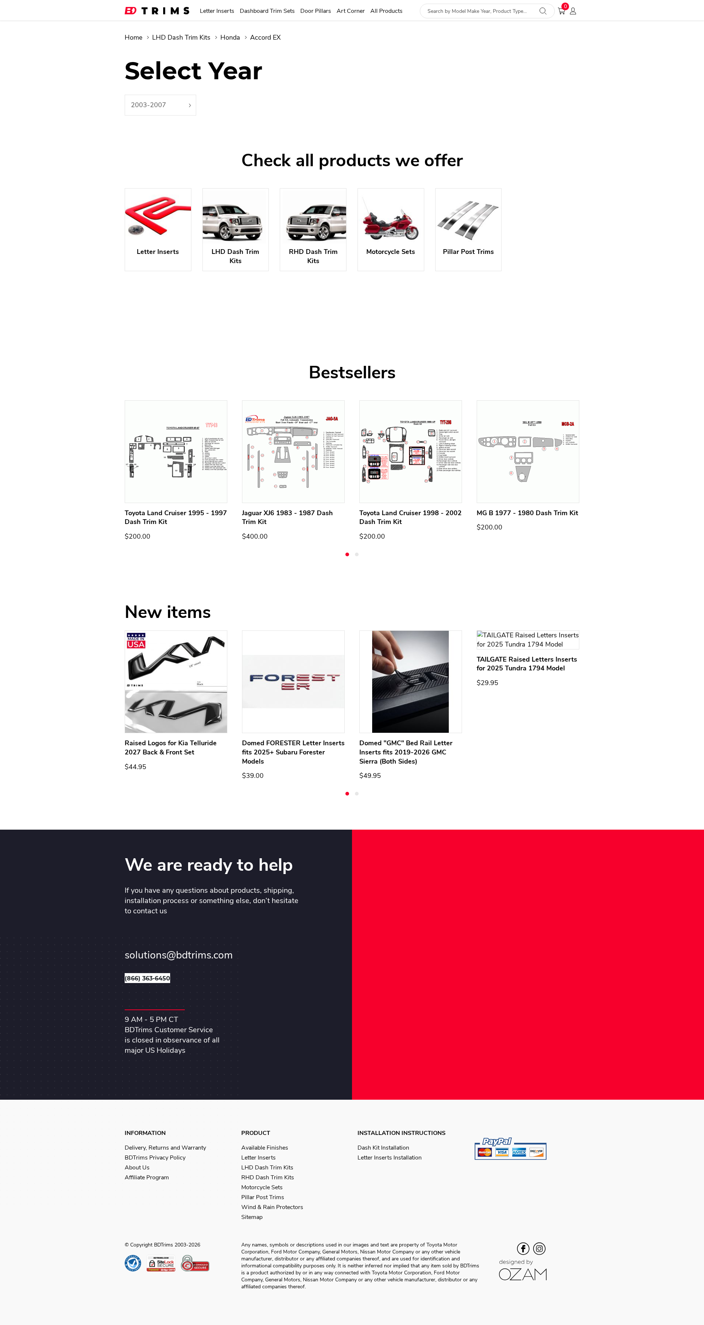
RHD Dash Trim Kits (267, 1177)
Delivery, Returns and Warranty (165, 1148)
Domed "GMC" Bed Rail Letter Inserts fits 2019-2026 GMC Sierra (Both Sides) (405, 752)
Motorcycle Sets (262, 1187)
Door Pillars (315, 11)
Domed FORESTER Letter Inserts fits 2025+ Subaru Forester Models (293, 752)
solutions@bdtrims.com (179, 955)
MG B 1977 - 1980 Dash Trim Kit (527, 513)
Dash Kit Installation (383, 1148)
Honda (230, 37)
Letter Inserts (217, 11)
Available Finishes (264, 1148)
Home (133, 37)
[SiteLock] (164, 1263)
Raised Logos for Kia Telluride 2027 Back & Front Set (171, 748)
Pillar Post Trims (262, 1197)
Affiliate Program (147, 1177)
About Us (137, 1168)
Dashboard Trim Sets (267, 11)
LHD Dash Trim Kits (181, 37)
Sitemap (252, 1217)
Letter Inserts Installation (390, 1158)
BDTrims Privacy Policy (155, 1158)
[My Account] (575, 11)
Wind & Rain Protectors (272, 1207)
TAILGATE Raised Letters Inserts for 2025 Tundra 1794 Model (527, 664)
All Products (386, 11)
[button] (347, 554)
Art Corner (351, 11)
